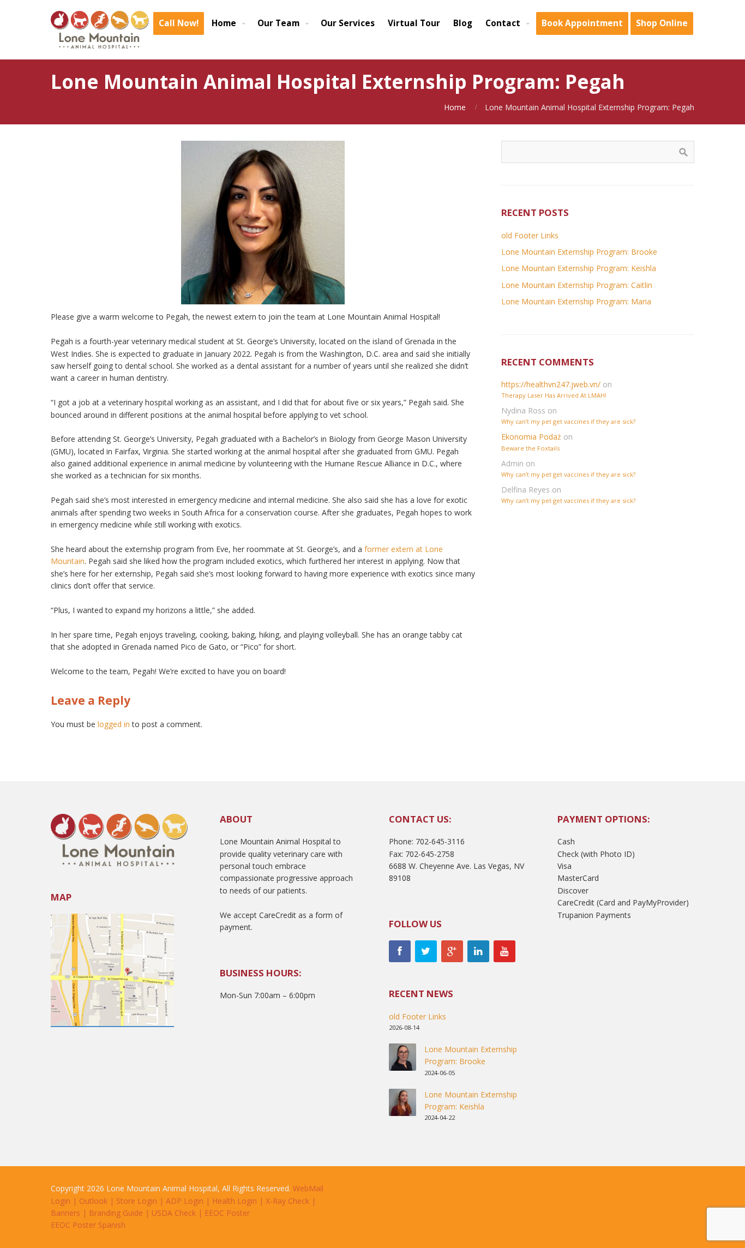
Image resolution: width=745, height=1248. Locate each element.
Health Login (234, 1201)
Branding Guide (116, 1213)
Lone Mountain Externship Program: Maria (576, 301)
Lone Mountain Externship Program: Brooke (579, 252)
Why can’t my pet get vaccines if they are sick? (568, 421)
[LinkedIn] (478, 951)
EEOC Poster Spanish (88, 1225)
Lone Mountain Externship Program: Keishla (578, 268)
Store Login (136, 1201)
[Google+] (452, 951)
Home (455, 107)
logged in (114, 724)
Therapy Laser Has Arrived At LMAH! (553, 395)
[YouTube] (504, 951)
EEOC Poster (227, 1213)
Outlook (93, 1201)
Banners (65, 1213)
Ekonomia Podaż (531, 436)
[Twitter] (426, 951)
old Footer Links (529, 235)
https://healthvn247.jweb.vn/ (550, 384)
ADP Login (184, 1201)
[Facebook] (400, 951)
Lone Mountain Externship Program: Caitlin (576, 285)
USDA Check (174, 1213)
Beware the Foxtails (530, 448)
